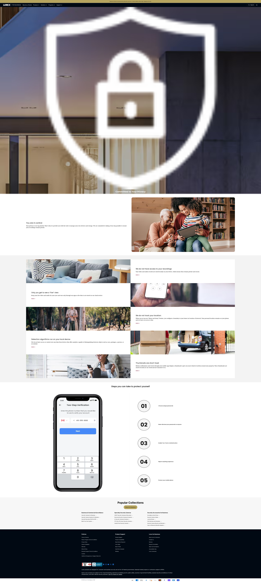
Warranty (83, 546)
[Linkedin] (113, 564)
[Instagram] (106, 564)
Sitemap (117, 551)
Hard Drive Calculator (119, 549)
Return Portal (118, 546)
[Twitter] (111, 564)
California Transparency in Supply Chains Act (91, 556)
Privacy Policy (84, 542)
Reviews (151, 542)
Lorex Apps (117, 544)
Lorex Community (152, 551)
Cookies (83, 553)
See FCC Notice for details (115, 574)
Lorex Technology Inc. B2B (90, 579)
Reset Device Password (120, 542)
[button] (138, 275)
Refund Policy (84, 549)
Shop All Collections (130, 507)
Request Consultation (153, 544)
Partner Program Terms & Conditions (89, 539)
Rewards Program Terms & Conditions (90, 551)
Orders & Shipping (85, 544)
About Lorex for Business (154, 537)
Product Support (118, 537)
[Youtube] (108, 564)
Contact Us (151, 539)
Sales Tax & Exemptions (154, 546)
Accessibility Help (152, 549)
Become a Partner (113, 1)
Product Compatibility (119, 539)
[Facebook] (103, 564)
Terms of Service (85, 537)
